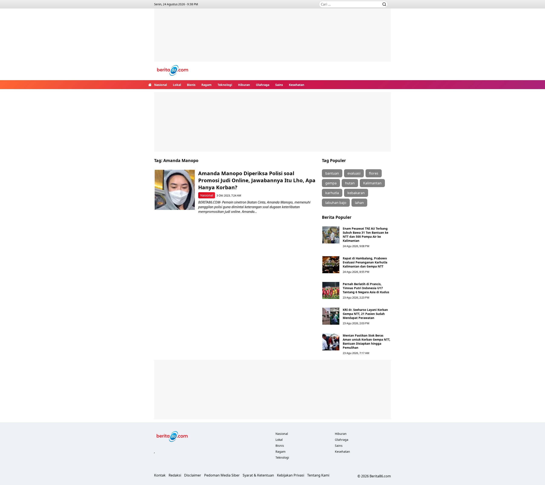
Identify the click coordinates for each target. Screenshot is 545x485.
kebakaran (356, 193)
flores (373, 173)
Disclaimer (192, 475)
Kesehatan (296, 85)
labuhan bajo (335, 202)
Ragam (206, 85)
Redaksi (175, 475)
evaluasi (353, 173)
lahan (359, 202)
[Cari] (384, 4)
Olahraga (262, 85)
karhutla (332, 193)
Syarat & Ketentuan (258, 475)
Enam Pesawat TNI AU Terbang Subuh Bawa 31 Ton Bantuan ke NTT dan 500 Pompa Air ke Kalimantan (365, 234)
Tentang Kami (318, 475)
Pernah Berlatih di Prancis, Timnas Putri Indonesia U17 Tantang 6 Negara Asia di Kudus (366, 288)
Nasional (160, 85)
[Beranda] (150, 84)
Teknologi (225, 85)
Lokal (177, 85)
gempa (331, 183)
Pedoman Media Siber (222, 475)
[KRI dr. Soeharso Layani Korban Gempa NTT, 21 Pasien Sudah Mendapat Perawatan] (330, 316)
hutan (350, 183)
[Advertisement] (272, 38)
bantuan (332, 173)
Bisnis (191, 85)
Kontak (160, 475)
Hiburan (244, 85)
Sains (279, 85)
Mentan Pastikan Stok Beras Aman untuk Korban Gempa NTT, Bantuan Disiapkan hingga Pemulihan (366, 341)
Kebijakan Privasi (290, 475)
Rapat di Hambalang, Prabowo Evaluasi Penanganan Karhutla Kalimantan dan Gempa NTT (365, 262)
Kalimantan (372, 183)
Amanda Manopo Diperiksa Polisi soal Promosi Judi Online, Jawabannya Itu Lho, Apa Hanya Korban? (257, 180)
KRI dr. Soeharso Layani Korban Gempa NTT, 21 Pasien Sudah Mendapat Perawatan (365, 314)
